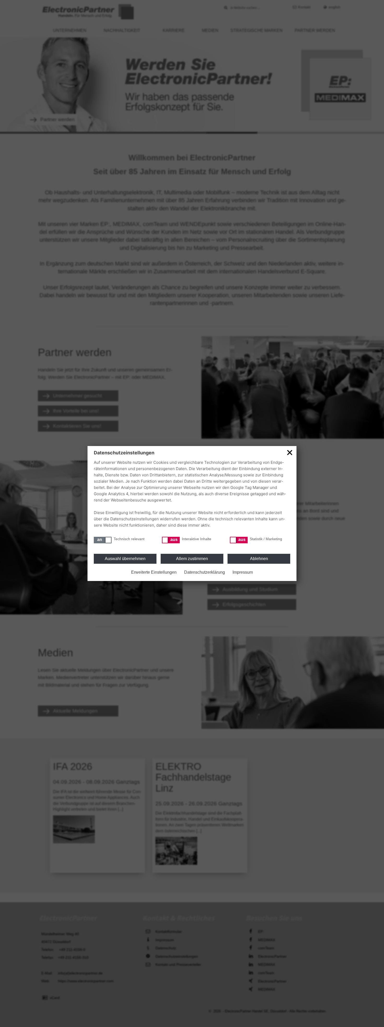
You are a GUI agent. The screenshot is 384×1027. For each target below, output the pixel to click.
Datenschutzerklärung (204, 572)
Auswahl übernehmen (125, 558)
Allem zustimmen (192, 558)
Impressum (242, 572)
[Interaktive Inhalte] (171, 540)
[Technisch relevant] (103, 540)
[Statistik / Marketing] (239, 540)
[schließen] (289, 452)
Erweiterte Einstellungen (154, 572)
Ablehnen (259, 558)
